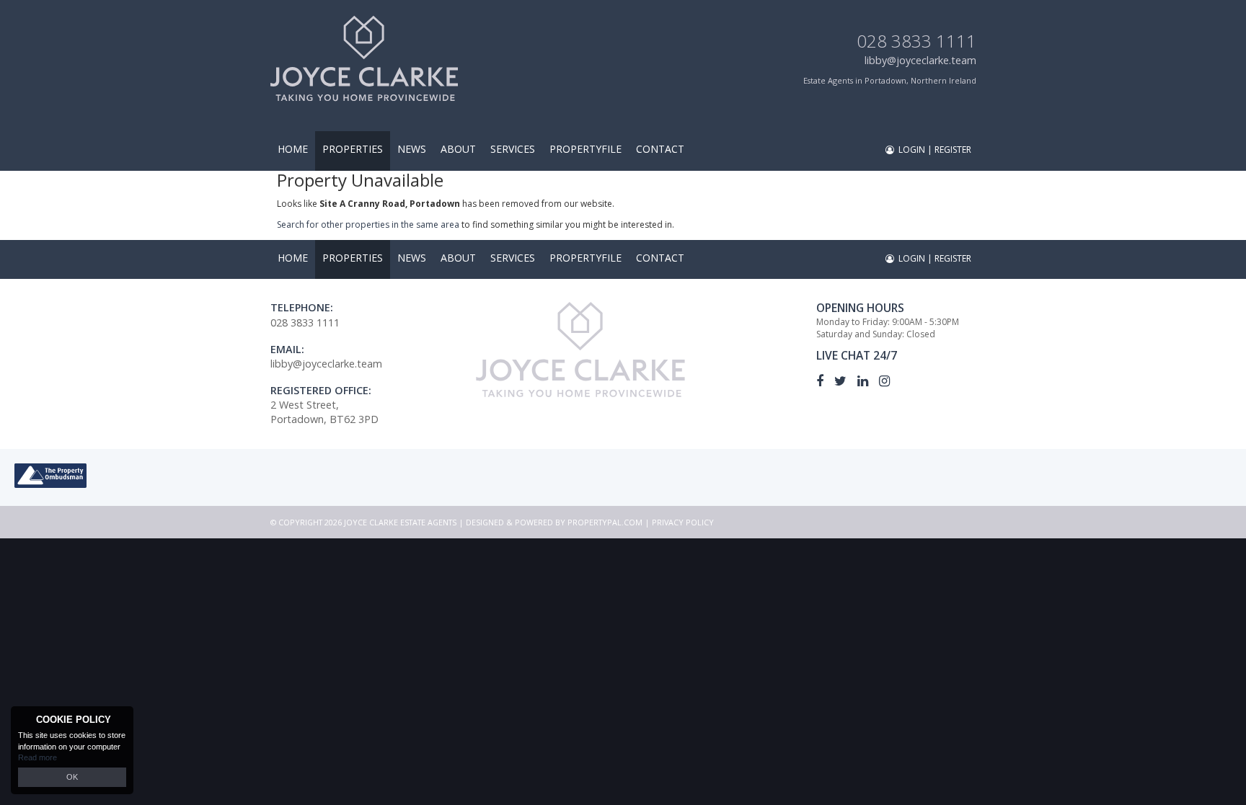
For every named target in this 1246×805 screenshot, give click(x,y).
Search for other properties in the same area (368, 224)
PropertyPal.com (604, 522)
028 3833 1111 (916, 41)
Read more (37, 757)
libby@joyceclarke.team (920, 60)
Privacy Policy (683, 522)
